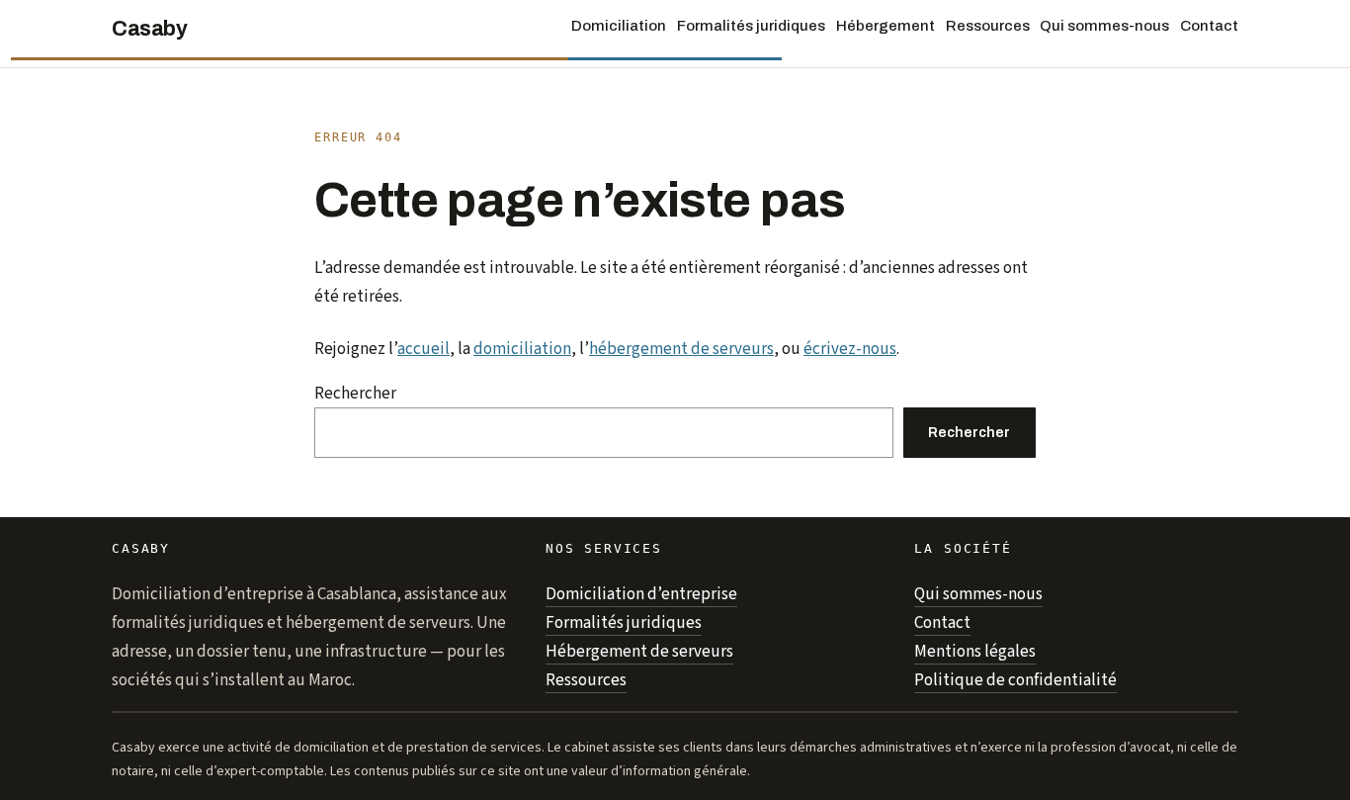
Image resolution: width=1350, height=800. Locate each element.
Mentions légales (975, 652)
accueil (423, 349)
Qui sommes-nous (978, 594)
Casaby (149, 29)
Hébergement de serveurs (639, 652)
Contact (942, 623)
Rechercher (355, 393)
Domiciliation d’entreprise (641, 594)
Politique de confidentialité (1015, 680)
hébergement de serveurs (681, 349)
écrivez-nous (849, 349)
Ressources (586, 680)
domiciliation (522, 349)
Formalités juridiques (624, 623)
